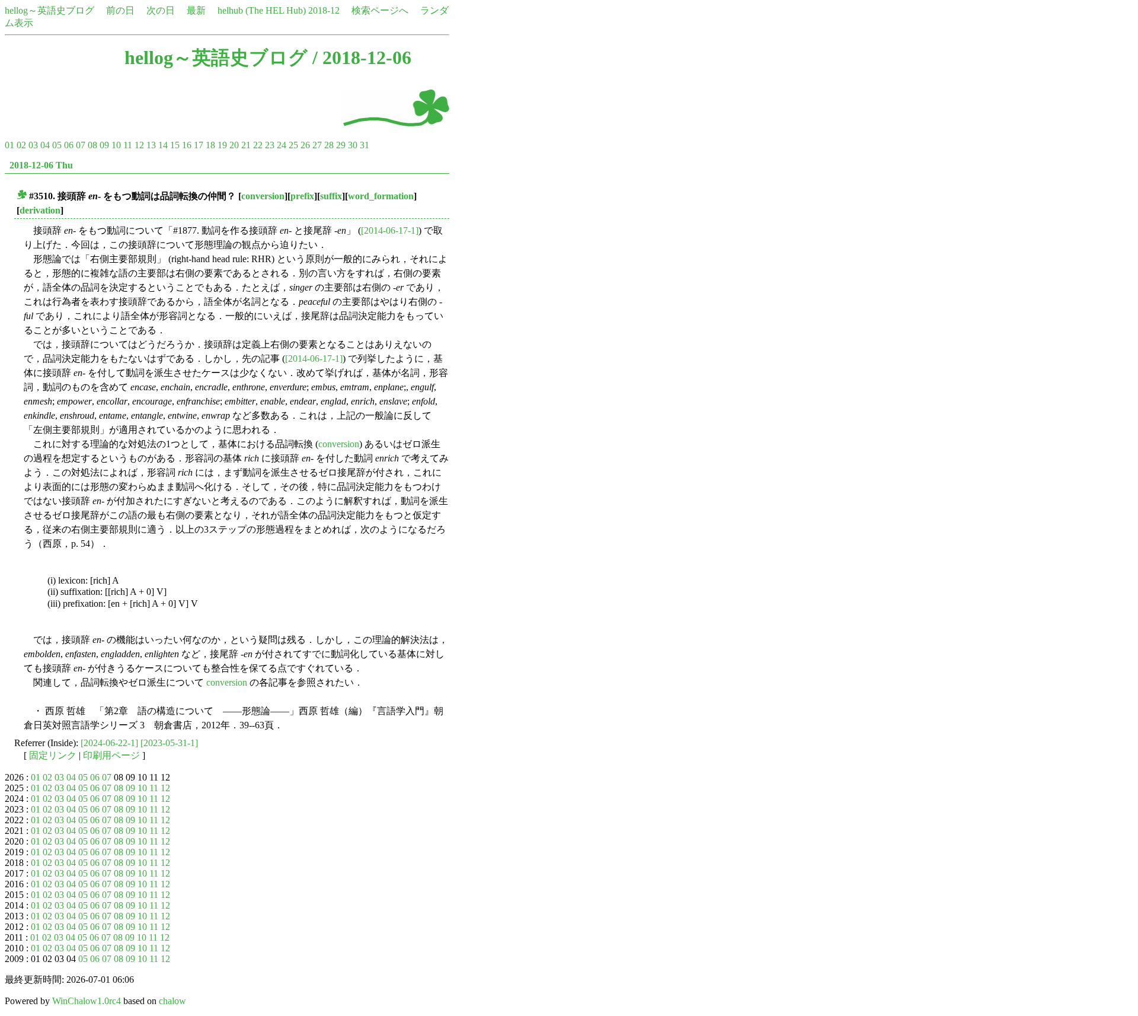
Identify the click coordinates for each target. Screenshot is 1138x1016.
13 (151, 145)
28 (329, 145)
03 (33, 145)
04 (45, 145)
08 (92, 145)
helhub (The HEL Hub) (262, 10)
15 (175, 145)
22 (258, 145)
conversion (262, 196)
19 (222, 145)
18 (210, 145)
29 (341, 145)
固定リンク (52, 755)
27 (317, 145)
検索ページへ (379, 10)
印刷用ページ (111, 755)
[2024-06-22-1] (109, 743)
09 (104, 145)
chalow (172, 1001)
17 (198, 145)
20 (234, 145)
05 (57, 145)
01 (9, 145)
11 (127, 145)
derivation (40, 210)
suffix (331, 196)
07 (80, 145)
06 (68, 145)
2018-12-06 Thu (41, 165)
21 (246, 145)
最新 (196, 10)
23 (269, 145)
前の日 (120, 10)
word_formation (381, 196)
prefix (302, 196)
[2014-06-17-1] (389, 230)
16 (186, 145)
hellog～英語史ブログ (49, 10)
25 (293, 145)
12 (139, 145)
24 (281, 145)
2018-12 (324, 10)
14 (163, 145)
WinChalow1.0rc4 (86, 1001)
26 (305, 145)
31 (364, 145)
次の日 (160, 10)
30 (352, 145)
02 (21, 145)
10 (116, 145)
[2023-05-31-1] (169, 743)
